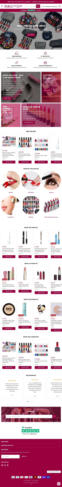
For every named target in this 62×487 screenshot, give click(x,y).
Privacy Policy (35, 480)
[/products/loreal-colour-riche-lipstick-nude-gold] (25, 273)
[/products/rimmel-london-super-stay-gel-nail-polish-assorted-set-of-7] (25, 143)
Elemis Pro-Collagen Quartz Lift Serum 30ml (24, 321)
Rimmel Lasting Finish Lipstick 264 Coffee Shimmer (56, 286)
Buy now (31, 35)
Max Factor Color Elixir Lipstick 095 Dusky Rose (8, 285)
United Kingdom (53, 471)
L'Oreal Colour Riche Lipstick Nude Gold (24, 285)
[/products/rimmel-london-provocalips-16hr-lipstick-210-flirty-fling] (41, 273)
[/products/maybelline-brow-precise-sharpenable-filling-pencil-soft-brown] (41, 237)
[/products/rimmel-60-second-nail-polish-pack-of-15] (9, 141)
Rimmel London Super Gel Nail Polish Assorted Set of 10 (25, 155)
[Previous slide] (4, 30)
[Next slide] (57, 30)
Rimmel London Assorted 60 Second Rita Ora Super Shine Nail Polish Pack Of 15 (8, 155)
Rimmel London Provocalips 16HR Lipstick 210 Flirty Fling (40, 286)
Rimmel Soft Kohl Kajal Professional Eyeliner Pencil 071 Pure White (8, 250)
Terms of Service (27, 480)
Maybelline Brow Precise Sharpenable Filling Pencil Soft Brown (41, 250)
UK (31, 484)
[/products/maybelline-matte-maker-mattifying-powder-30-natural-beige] (9, 309)
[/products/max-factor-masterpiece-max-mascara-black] (25, 237)
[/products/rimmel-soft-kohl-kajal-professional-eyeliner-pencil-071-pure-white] (9, 237)
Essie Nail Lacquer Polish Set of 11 (41, 156)
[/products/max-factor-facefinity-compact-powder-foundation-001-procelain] (41, 309)
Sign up (24, 456)
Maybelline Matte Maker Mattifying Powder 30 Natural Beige (8, 322)
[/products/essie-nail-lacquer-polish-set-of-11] (41, 144)
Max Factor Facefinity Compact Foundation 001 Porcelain (41, 322)
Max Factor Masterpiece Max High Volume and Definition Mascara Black (25, 250)
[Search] (38, 6)
